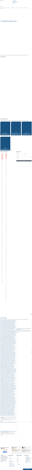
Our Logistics (10, 458)
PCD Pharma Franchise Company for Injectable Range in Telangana (8, 417)
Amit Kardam (15, 447)
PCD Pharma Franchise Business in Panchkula (11, 466)
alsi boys (25, 447)
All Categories (18, 464)
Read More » (17, 332)
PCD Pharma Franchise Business (11, 461)
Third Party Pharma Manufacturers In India (11, 464)
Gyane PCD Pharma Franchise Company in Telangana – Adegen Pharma (23, 329)
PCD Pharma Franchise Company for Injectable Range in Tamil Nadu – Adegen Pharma (8, 431)
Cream (17, 461)
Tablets (18, 458)
